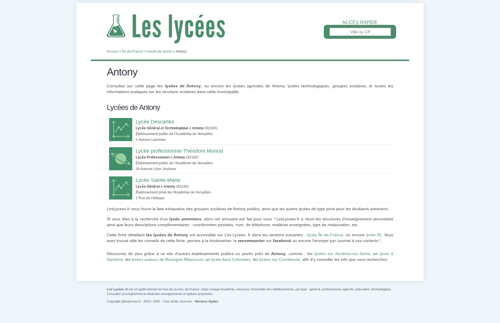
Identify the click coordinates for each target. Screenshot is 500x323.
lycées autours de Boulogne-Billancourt (167, 259)
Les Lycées (250, 28)
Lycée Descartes (155, 122)
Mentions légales (206, 301)
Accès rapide (360, 22)
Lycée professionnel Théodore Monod (179, 151)
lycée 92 (374, 234)
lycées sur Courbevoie (279, 259)
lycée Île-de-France (325, 234)
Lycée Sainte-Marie (158, 180)
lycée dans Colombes (231, 259)
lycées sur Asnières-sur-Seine (342, 253)
